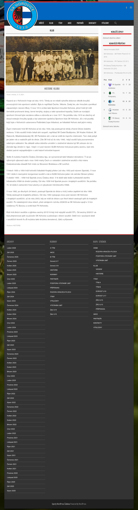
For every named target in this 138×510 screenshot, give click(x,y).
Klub (110, 80)
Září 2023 (10, 345)
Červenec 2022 (12, 407)
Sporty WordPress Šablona (61, 503)
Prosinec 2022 (12, 385)
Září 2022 (10, 398)
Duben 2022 (11, 420)
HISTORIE (16, 225)
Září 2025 (10, 252)
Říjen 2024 (11, 292)
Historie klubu (52, 88)
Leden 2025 (11, 283)
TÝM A (98, 282)
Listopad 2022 (12, 389)
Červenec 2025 (12, 257)
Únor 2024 (11, 323)
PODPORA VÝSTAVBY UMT (60, 283)
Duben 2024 (11, 314)
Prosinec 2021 (12, 437)
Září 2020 (10, 486)
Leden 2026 (11, 248)
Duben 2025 (11, 270)
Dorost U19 (54, 265)
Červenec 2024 (12, 305)
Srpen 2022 (11, 402)
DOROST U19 (101, 291)
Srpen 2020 (11, 490)
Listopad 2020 (12, 477)
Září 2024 (10, 296)
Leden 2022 (11, 433)
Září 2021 (10, 451)
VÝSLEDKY (105, 23)
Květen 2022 (11, 415)
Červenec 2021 (12, 460)
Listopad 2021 (12, 442)
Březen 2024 (11, 318)
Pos (105, 80)
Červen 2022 (12, 411)
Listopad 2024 (12, 287)
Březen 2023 (11, 371)
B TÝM (52, 257)
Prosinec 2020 (12, 473)
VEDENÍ (99, 269)
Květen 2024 (11, 310)
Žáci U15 (53, 314)
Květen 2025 (11, 265)
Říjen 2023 (11, 340)
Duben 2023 (11, 367)
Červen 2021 (12, 464)
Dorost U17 (54, 261)
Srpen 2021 (11, 455)
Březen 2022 (11, 424)
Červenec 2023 (12, 354)
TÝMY (60, 23)
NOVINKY (53, 274)
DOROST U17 (101, 295)
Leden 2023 (11, 380)
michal (13, 94)
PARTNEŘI (80, 23)
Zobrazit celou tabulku (111, 126)
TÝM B (98, 287)
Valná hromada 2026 (111, 49)
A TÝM (52, 248)
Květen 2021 (11, 468)
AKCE (69, 23)
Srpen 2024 (11, 301)
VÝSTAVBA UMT (56, 305)
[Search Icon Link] (116, 23)
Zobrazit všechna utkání (111, 38)
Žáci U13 (53, 310)
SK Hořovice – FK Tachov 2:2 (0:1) (116, 61)
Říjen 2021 (11, 446)
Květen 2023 (11, 362)
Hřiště (41, 23)
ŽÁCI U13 (99, 304)
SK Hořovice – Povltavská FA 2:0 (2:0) (117, 73)
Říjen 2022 (11, 393)
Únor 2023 (11, 376)
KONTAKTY (92, 23)
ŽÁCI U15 (99, 300)
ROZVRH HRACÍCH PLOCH (60, 292)
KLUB (51, 23)
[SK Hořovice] (22, 16)
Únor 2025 (11, 279)
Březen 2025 (11, 274)
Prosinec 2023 (12, 332)
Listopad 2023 (12, 336)
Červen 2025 (12, 261)
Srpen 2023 (11, 349)
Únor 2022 (11, 429)
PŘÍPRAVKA (54, 287)
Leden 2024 (11, 327)
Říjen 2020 (11, 482)
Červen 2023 (12, 358)
